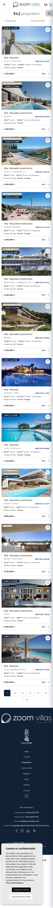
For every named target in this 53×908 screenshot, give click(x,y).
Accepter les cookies (21, 890)
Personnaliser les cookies (21, 897)
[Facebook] (16, 830)
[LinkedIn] (28, 830)
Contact (26, 790)
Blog (27, 779)
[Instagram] (22, 830)
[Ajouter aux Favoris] (47, 29)
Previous (4, 41)
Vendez (26, 785)
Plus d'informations (14, 883)
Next (48, 41)
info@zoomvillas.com (29, 821)
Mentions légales (33, 842)
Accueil (26, 756)
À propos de (26, 768)
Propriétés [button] (26, 762)
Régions (26, 773)
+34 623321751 (32, 812)
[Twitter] (34, 830)
